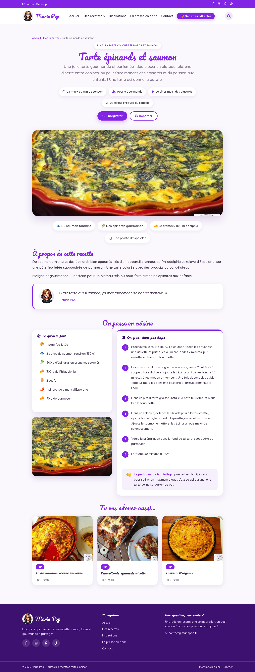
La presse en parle (143, 16)
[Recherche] (229, 16)
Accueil (74, 16)
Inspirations (117, 16)
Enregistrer (115, 116)
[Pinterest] (225, 4)
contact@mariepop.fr (39, 4)
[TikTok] (231, 4)
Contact (167, 16)
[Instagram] (219, 4)
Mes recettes (92, 16)
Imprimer (145, 116)
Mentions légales (209, 666)
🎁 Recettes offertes (195, 16)
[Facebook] (213, 4)
